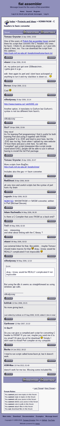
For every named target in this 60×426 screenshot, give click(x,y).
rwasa (37, 423)
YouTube (51, 420)
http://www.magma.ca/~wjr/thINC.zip (21, 104)
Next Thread (50, 388)
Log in (46, 14)
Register (37, 11)
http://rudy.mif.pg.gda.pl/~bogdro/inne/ (21, 167)
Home (22, 11)
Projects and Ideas (27, 21)
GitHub (44, 420)
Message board (51, 416)
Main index (7, 416)
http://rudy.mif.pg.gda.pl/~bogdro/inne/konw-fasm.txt (28, 53)
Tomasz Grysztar (29, 420)
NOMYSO (8, 201)
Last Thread (38, 388)
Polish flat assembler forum (35, 41)
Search (29, 11)
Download (17, 416)
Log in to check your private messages (27, 14)
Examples (40, 416)
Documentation (28, 416)
